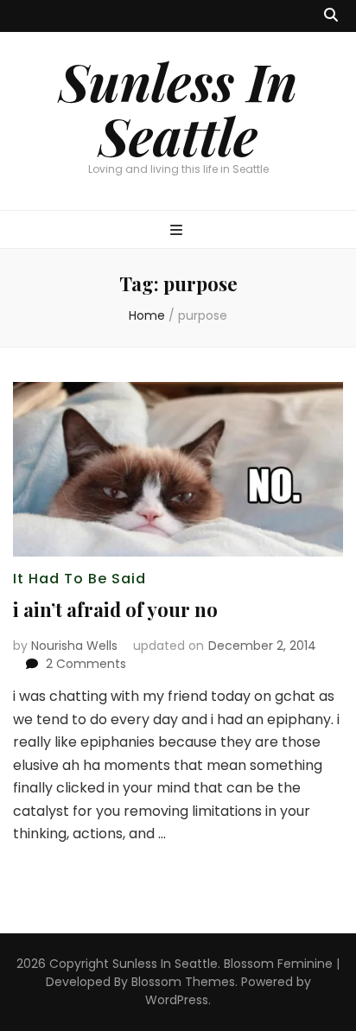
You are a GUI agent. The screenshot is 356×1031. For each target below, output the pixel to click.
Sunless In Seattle (178, 107)
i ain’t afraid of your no (115, 609)
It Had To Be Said (79, 579)
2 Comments (86, 663)
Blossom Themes (183, 981)
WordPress (176, 1000)
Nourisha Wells (74, 645)
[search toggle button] (331, 16)
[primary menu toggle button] (178, 231)
